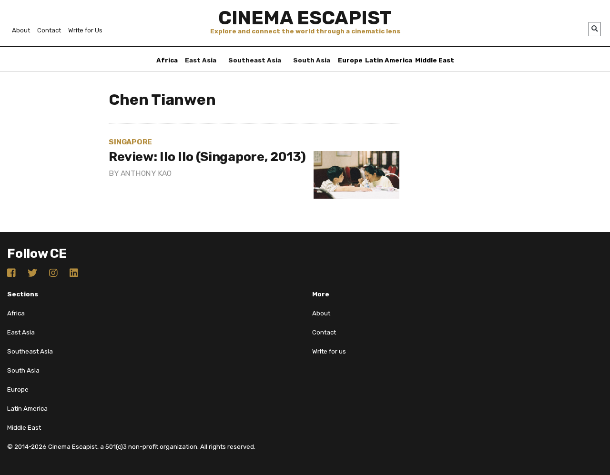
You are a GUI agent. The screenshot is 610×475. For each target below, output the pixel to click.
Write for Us (85, 30)
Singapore (130, 141)
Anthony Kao (146, 173)
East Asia (200, 60)
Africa (167, 60)
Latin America (388, 60)
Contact (49, 30)
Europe (350, 60)
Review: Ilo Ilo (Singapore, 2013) (207, 156)
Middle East (434, 60)
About (21, 30)
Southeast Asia (254, 60)
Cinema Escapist (305, 18)
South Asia (311, 60)
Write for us (329, 351)
